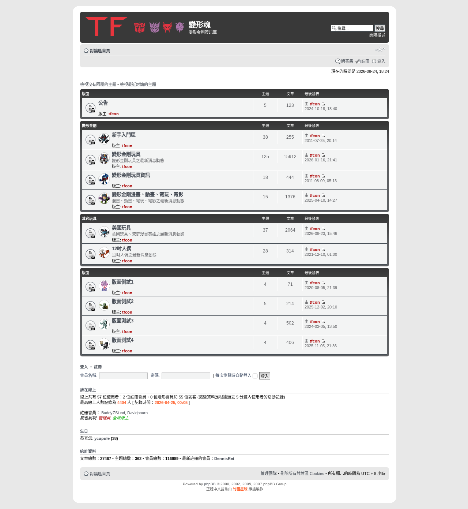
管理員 (104, 418)
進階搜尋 (377, 35)
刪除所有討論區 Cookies (302, 473)
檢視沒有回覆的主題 (98, 84)
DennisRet (224, 458)
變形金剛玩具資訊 (131, 175)
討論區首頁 (100, 51)
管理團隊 (269, 473)
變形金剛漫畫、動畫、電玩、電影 (147, 194)
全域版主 (121, 418)
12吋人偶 (121, 248)
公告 (103, 103)
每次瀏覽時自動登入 (234, 375)
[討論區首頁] (135, 25)
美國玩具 (121, 228)
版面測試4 (122, 340)
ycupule (102, 438)
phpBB (210, 484)
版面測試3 (122, 320)
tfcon (114, 114)
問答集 (347, 61)
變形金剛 (89, 126)
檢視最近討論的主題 (138, 84)
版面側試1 (122, 282)
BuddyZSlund (113, 413)
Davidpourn (137, 413)
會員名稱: (88, 375)
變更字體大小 (380, 49)
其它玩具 (89, 219)
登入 (381, 61)
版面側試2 (122, 301)
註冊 (365, 61)
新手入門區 (124, 135)
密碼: (155, 375)
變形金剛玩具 (126, 154)
